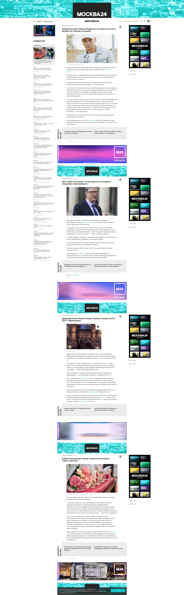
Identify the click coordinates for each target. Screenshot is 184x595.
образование (36, 260)
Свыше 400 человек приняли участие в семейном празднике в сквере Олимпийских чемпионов (43, 243)
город (48, 182)
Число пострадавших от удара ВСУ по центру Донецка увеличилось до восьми (43, 155)
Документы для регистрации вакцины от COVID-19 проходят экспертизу (77, 265)
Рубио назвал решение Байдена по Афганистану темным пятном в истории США (43, 101)
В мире (75, 26)
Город (75, 455)
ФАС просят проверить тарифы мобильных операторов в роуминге (42, 68)
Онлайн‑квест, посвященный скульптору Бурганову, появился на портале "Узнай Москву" (77, 548)
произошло (86, 378)
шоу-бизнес (36, 165)
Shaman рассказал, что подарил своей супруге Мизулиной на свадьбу (43, 162)
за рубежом (41, 104)
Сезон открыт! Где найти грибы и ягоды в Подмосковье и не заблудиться (108, 132)
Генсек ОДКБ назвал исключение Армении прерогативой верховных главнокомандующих (42, 92)
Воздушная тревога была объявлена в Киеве (43, 226)
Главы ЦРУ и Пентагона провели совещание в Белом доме (41, 131)
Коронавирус (75, 275)
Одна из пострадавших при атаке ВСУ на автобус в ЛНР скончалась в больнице (43, 170)
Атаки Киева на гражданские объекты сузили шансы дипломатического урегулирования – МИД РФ (43, 146)
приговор (102, 397)
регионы (42, 119)
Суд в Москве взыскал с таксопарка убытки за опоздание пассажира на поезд (42, 179)
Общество (76, 178)
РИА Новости (87, 222)
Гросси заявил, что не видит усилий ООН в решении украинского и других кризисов (43, 109)
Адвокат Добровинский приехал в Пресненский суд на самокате (105, 409)
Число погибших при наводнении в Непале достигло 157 (42, 219)
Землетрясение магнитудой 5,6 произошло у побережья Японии (41, 138)
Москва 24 (92, 21)
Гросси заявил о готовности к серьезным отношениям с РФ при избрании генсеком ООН (42, 77)
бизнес (35, 87)
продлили (92, 392)
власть (35, 190)
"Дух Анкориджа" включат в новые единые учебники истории (42, 257)
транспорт (44, 182)
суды (34, 182)
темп (83, 254)
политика (35, 79)
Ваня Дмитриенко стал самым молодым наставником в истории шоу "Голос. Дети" (43, 204)
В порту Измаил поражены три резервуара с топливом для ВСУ (41, 250)
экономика (39, 87)
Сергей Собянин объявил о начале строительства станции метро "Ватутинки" (43, 62)
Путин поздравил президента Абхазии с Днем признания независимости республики (43, 187)
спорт (34, 237)
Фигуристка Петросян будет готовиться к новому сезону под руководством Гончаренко (43, 234)
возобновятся (82, 401)
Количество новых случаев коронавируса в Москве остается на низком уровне (108, 265)
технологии (36, 71)
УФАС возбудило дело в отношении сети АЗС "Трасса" (43, 212)
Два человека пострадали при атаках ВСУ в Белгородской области (43, 117)
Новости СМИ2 (60, 165)
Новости (39, 41)
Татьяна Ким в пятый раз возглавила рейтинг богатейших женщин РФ (43, 84)
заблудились (91, 120)
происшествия (36, 119)
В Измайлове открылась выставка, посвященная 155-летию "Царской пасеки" (108, 547)
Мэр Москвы (37, 45)
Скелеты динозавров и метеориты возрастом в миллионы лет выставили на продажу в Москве (43, 196)
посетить (113, 532)
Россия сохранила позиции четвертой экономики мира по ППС (43, 124)
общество (39, 182)
